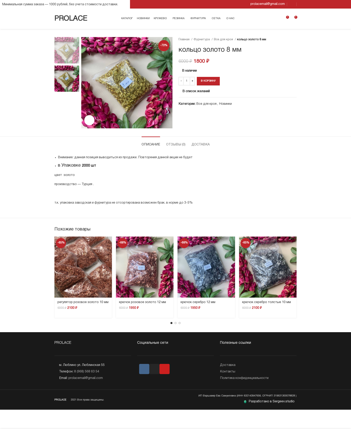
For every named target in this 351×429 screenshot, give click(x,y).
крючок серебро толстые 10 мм (266, 302)
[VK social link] (291, 4)
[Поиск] (271, 19)
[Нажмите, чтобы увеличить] (89, 120)
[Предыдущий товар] (286, 39)
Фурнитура (202, 39)
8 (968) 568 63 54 (86, 371)
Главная (184, 39)
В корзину (208, 81)
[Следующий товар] (294, 39)
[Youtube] (164, 369)
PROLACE (70, 18)
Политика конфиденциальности (244, 378)
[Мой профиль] (278, 19)
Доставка (227, 365)
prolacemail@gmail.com (85, 378)
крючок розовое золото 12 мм (142, 302)
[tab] (151, 142)
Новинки (225, 104)
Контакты (227, 371)
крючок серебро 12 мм (198, 302)
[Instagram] (154, 369)
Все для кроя (224, 39)
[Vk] (144, 369)
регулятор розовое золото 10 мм (82, 302)
